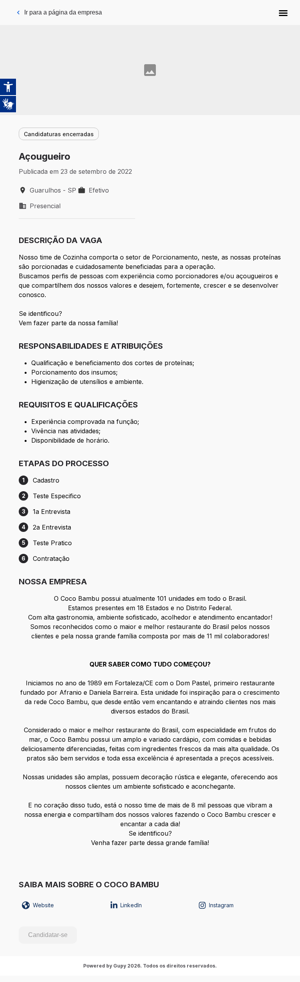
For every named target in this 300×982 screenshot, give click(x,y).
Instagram (221, 905)
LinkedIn (131, 905)
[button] (283, 12)
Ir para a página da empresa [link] (63, 12)
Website (43, 905)
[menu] (283, 12)
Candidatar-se (48, 935)
